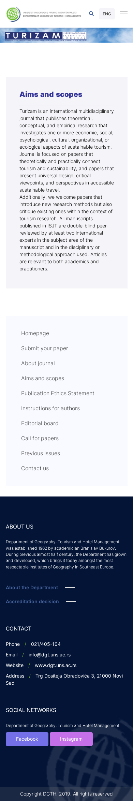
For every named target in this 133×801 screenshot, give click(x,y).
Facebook (27, 739)
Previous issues (40, 453)
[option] (66, 35)
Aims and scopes (42, 378)
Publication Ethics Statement (57, 393)
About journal (38, 363)
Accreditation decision (32, 601)
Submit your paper (44, 348)
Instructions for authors (50, 408)
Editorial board (40, 423)
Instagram (71, 739)
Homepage (35, 333)
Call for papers (40, 438)
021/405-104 (46, 644)
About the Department (32, 587)
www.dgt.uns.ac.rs (55, 665)
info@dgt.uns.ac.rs (50, 655)
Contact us (35, 468)
